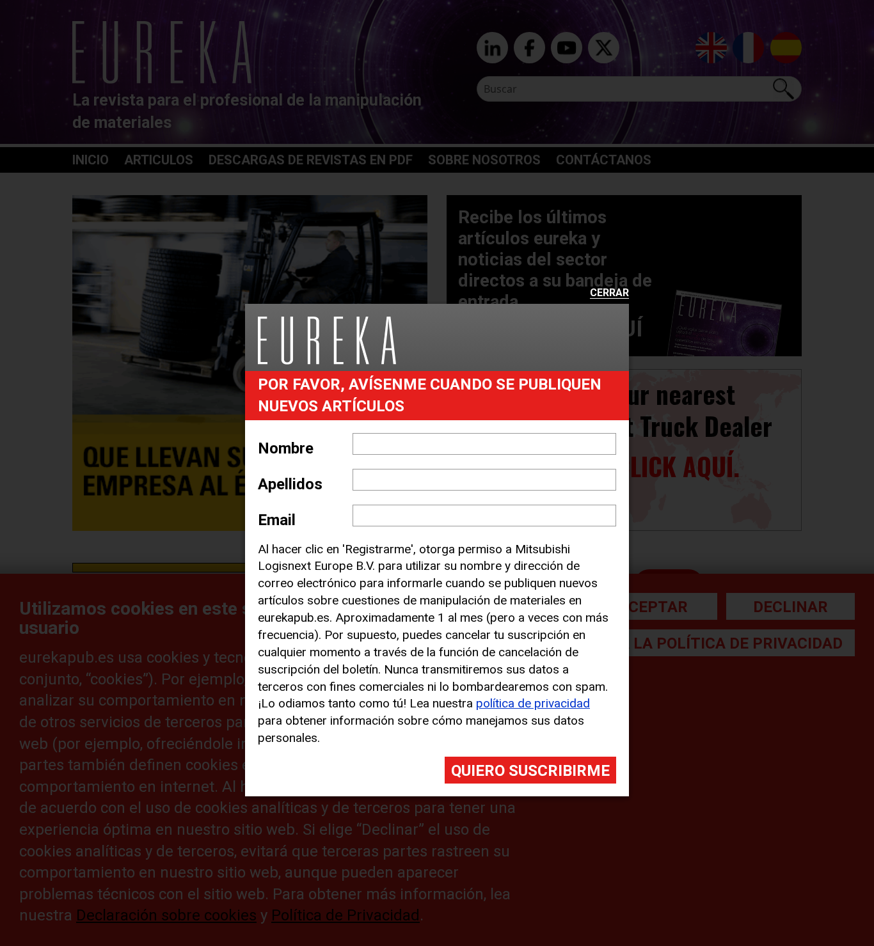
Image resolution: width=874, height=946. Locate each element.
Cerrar (609, 293)
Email (277, 520)
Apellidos (290, 484)
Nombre (286, 448)
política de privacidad (533, 703)
